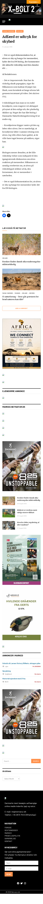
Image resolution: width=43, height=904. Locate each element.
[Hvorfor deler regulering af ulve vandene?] (8, 525)
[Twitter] (21, 883)
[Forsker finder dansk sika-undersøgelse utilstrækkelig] (21, 244)
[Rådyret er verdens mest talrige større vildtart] (8, 513)
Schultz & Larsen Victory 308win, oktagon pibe (21, 663)
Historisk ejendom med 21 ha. (14, 679)
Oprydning (6, 671)
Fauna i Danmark (8, 31)
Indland (20, 31)
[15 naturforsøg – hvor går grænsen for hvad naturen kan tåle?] (21, 279)
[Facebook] (18, 883)
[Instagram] (25, 883)
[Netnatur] (24, 21)
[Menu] (3, 21)
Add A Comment (21, 308)
